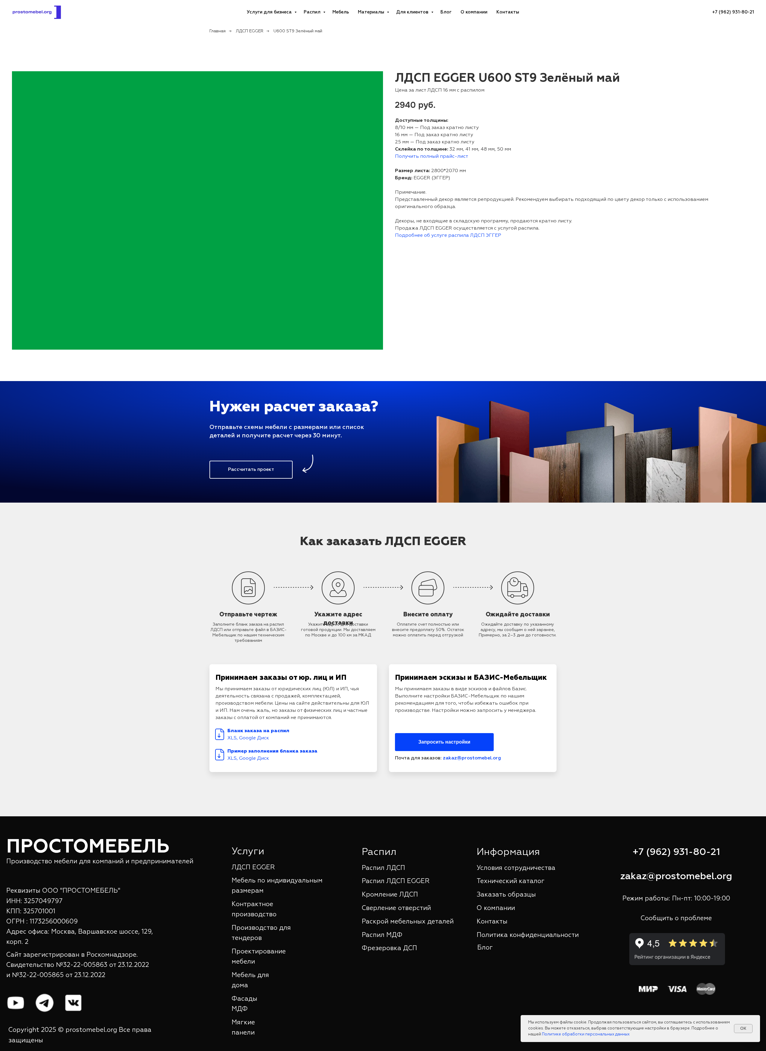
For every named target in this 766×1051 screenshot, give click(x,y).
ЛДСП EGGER (249, 31)
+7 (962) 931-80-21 (676, 852)
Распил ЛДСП (383, 868)
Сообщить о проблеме (676, 918)
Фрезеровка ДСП (389, 948)
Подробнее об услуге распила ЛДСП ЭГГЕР (448, 235)
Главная (217, 31)
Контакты (507, 12)
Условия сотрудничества (516, 868)
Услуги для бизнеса (270, 12)
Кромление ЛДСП (390, 894)
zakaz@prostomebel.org (472, 758)
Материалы (371, 12)
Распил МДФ (382, 935)
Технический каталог (511, 881)
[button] (251, 470)
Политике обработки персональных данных (586, 1034)
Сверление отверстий (396, 908)
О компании (473, 12)
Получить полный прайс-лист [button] (431, 156)
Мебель (340, 12)
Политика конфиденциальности (528, 935)
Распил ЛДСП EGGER (396, 881)
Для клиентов (413, 12)
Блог (446, 12)
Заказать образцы (506, 894)
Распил (313, 12)
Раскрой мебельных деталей (408, 921)
